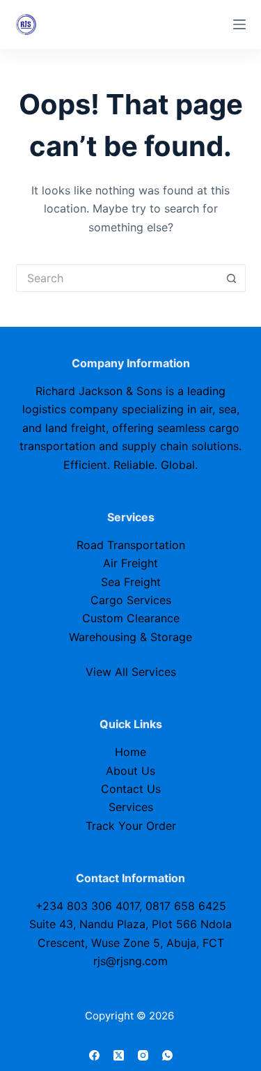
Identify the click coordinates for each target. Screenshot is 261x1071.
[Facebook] (94, 1055)
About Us (130, 771)
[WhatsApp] (167, 1055)
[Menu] (239, 24)
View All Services (131, 672)
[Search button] (232, 278)
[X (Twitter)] (118, 1055)
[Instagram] (143, 1055)
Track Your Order (131, 826)
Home (130, 752)
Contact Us (131, 789)
